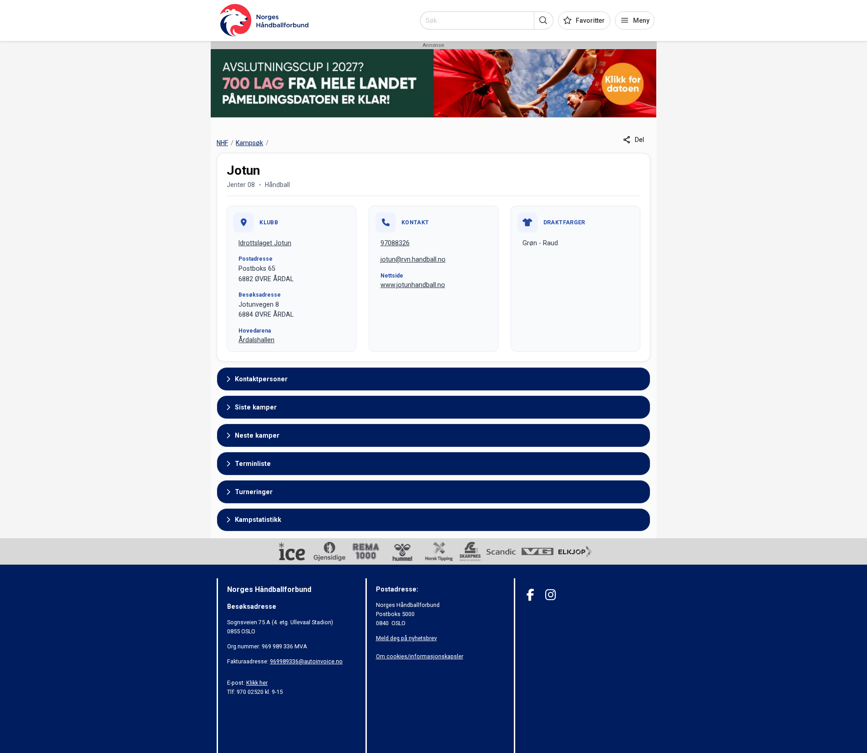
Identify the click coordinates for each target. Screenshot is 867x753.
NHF (222, 143)
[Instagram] (550, 594)
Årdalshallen (256, 340)
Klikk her (257, 682)
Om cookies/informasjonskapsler (419, 656)
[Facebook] (530, 594)
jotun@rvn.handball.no (413, 259)
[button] (543, 20)
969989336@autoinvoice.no (306, 661)
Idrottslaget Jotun (264, 243)
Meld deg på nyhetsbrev (406, 638)
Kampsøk (249, 143)
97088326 (395, 243)
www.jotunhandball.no (412, 284)
